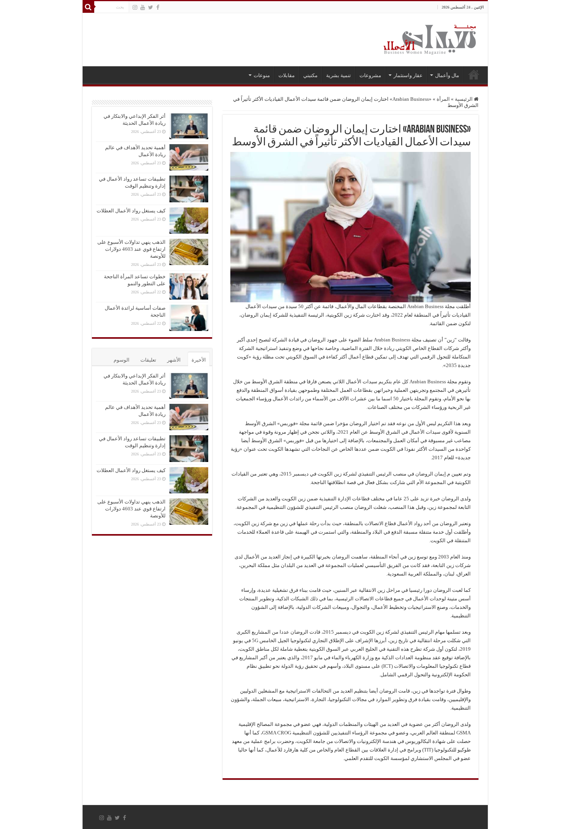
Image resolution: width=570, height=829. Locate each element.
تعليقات (148, 360)
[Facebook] (157, 7)
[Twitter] (150, 7)
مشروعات (370, 75)
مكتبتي (310, 75)
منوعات (262, 75)
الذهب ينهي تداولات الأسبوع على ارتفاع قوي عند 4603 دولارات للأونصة (131, 249)
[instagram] (135, 7)
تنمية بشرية (338, 75)
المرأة (443, 99)
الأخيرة (199, 360)
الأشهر (174, 360)
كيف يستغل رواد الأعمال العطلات (131, 211)
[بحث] (88, 7)
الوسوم (122, 360)
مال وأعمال (447, 75)
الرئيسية (474, 74)
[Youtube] (143, 7)
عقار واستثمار (408, 75)
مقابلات (286, 75)
